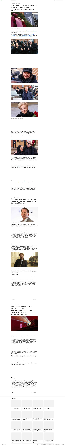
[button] (24, 19)
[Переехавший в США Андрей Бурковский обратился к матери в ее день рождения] (38, 427)
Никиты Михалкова (20, 166)
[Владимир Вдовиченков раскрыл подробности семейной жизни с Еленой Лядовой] (16, 438)
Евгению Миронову (23, 226)
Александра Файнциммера (28, 181)
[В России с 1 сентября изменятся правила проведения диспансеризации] (38, 416)
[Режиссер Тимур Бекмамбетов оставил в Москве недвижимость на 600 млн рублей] (27, 438)
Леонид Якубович (30, 36)
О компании (3, 444)
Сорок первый (21, 182)
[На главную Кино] (2, 1)
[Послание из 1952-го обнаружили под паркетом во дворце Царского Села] (16, 416)
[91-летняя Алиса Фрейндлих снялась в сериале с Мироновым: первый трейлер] (27, 427)
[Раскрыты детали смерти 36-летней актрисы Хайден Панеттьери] (38, 438)
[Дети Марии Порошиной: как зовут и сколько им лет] (49, 405)
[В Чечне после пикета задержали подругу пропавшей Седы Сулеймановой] (49, 427)
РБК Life (19, 3)
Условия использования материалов (56, 444)
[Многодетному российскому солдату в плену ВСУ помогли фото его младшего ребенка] (38, 405)
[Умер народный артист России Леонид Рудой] (27, 416)
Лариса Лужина (13, 37)
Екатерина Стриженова (26, 35)
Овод (19, 181)
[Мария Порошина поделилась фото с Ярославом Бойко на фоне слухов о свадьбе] (16, 427)
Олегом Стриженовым (26, 31)
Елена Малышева (19, 36)
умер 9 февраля (34, 31)
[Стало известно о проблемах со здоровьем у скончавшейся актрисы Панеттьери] (16, 405)
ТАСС (18, 197)
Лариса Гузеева (24, 36)
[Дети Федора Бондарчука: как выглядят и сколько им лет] (27, 405)
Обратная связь (62, 444)
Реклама (6, 444)
